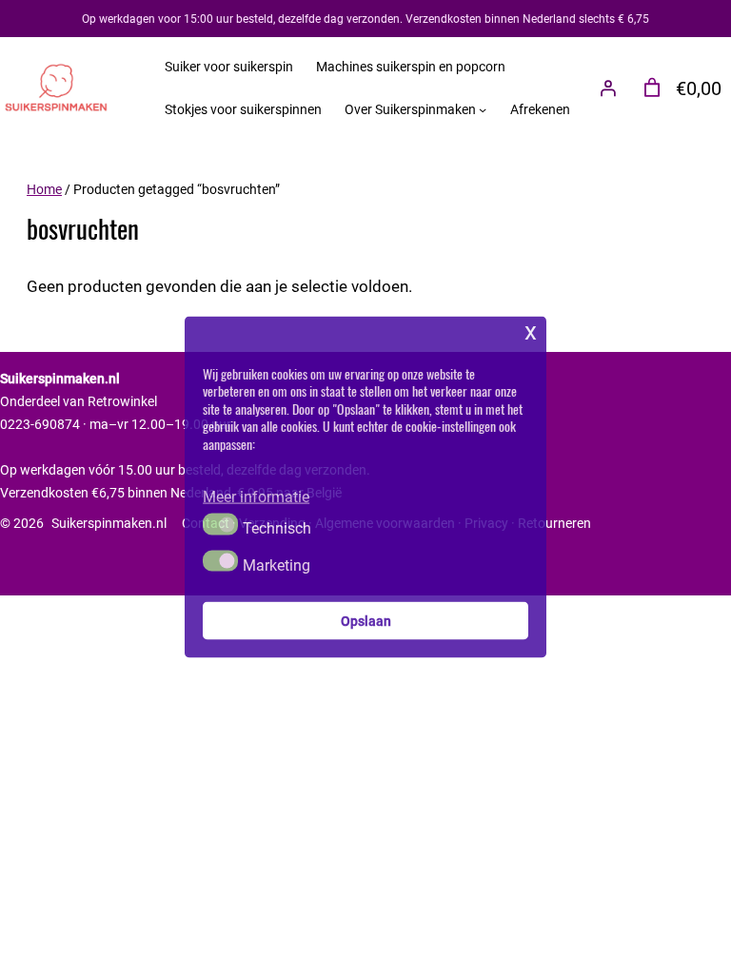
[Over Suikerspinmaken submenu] (482, 109)
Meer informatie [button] (256, 496)
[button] (220, 524)
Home (44, 189)
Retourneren (554, 523)
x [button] (530, 330)
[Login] (608, 87)
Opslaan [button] (366, 620)
